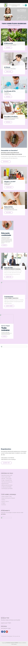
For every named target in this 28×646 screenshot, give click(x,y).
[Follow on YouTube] (7, 632)
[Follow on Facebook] (2, 632)
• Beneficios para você (6, 475)
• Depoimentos (5, 483)
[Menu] (26, 5)
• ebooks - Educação (6, 478)
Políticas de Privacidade (6, 636)
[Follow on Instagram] (4, 632)
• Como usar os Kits (6, 477)
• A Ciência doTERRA (6, 487)
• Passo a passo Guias (6, 496)
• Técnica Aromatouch (6, 482)
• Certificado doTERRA (6, 488)
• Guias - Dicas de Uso (6, 480)
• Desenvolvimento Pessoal (8, 498)
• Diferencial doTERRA (6, 485)
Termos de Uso (16, 636)
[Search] (23, 5)
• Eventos (3, 504)
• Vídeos (3, 499)
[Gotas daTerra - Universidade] (12, 5)
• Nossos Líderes (5, 501)
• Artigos (3, 503)
